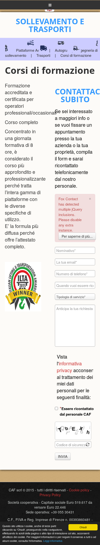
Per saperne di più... (77, 236)
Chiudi (83, 527)
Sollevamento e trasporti (50, 25)
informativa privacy (69, 367)
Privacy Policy (50, 494)
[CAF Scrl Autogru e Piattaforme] (49, 14)
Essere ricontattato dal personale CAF (77, 411)
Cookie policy (79, 489)
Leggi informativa (52, 541)
